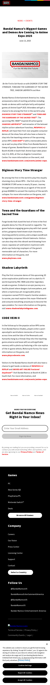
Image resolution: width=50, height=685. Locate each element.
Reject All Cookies (25, 673)
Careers (11, 534)
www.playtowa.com (11, 258)
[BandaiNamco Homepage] (18, 625)
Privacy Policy (26, 452)
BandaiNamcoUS (18, 605)
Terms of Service (15, 630)
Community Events (16, 635)
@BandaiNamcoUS (18, 588)
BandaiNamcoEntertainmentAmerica (27, 594)
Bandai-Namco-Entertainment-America (28, 610)
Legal (29, 635)
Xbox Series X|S (14, 489)
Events (29, 20)
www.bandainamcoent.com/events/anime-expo (24, 160)
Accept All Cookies (25, 680)
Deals (10, 508)
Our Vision (12, 540)
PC (9, 483)
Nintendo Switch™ (16, 502)
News (20, 20)
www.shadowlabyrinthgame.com (22, 308)
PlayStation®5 (14, 496)
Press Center (13, 546)
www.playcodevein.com (13, 355)
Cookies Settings (25, 665)
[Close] (47, 644)
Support (11, 559)
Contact (11, 565)
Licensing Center (15, 553)
